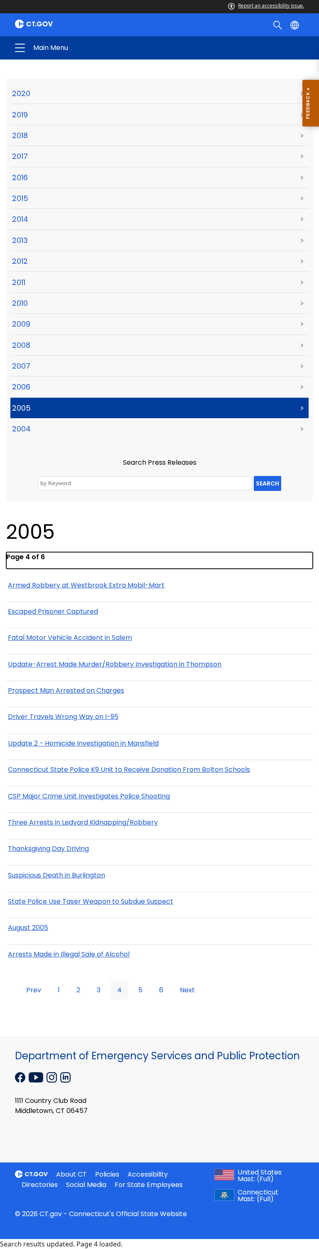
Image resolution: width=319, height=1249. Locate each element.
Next (187, 990)
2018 (20, 135)
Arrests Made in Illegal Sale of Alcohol (69, 954)
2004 (21, 429)
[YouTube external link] (37, 1076)
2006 (21, 387)
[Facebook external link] (21, 1076)
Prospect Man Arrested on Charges (66, 690)
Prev (33, 990)
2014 (20, 219)
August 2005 (28, 927)
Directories (40, 1185)
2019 (20, 114)
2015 (20, 198)
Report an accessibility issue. (271, 5)
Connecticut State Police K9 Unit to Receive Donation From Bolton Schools (129, 769)
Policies (107, 1174)
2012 (20, 261)
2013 (20, 240)
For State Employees (149, 1185)
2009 (21, 324)
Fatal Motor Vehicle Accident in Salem (70, 637)
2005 (21, 408)
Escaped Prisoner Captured (53, 611)
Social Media (86, 1185)
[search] (278, 25)
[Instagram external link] (53, 1076)
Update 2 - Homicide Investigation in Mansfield (83, 743)
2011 (18, 282)
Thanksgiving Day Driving (48, 848)
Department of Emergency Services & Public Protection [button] (94, 47)
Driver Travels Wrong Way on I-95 (63, 716)
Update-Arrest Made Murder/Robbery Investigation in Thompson (114, 664)
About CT (71, 1174)
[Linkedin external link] (65, 1076)
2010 (20, 303)
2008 (21, 345)
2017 (20, 156)
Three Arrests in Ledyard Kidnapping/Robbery (83, 822)
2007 (21, 366)
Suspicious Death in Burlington (56, 875)
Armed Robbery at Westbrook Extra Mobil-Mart (86, 585)
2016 (20, 177)
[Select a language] (295, 25)
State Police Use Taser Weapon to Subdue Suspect (90, 901)
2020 (21, 93)
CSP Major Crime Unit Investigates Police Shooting (89, 796)
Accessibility (148, 1174)
